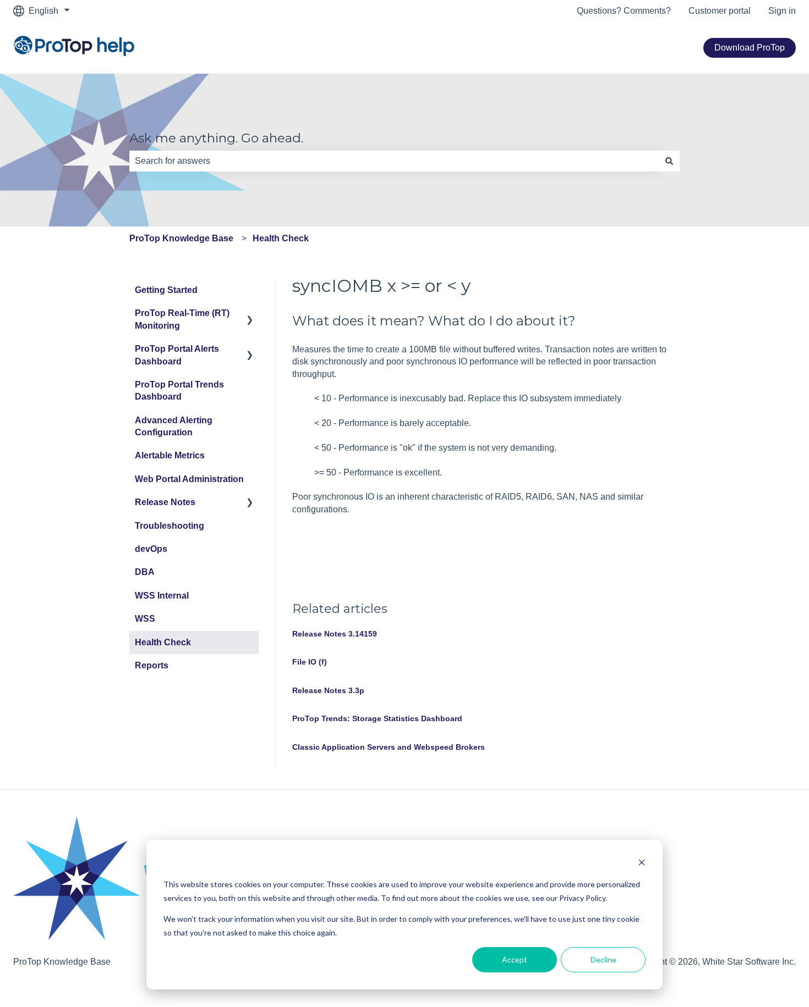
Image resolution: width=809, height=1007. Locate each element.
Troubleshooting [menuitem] (169, 525)
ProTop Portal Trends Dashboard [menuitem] (179, 390)
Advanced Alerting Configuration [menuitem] (173, 426)
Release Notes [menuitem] (165, 502)
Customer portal (719, 10)
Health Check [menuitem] (163, 642)
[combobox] (394, 161)
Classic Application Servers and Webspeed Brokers (388, 747)
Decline (603, 959)
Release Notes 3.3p (328, 690)
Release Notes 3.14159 (334, 633)
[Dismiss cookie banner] (642, 864)
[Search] (669, 161)
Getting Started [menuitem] (166, 290)
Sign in (782, 10)
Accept (514, 959)
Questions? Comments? (624, 10)
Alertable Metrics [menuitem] (170, 455)
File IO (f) (309, 661)
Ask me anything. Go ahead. (216, 138)
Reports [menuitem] (151, 665)
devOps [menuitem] (151, 549)
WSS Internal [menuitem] (162, 595)
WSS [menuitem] (145, 618)
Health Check (281, 238)
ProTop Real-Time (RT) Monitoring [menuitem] (182, 319)
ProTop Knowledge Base (181, 238)
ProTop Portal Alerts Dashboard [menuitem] (177, 355)
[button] (250, 314)
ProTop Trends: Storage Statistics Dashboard (377, 718)
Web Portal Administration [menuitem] (189, 479)
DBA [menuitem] (145, 572)
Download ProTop (749, 47)
